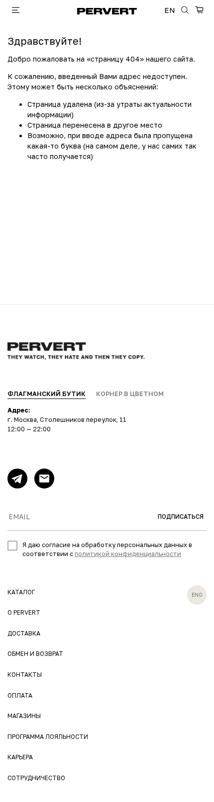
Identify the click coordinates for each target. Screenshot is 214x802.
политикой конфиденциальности (128, 554)
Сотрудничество (36, 778)
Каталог (21, 592)
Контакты (24, 674)
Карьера (20, 757)
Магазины (24, 716)
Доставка (23, 633)
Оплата (19, 695)
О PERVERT (23, 612)
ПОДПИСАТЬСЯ (181, 516)
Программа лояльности (47, 736)
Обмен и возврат (35, 653)
